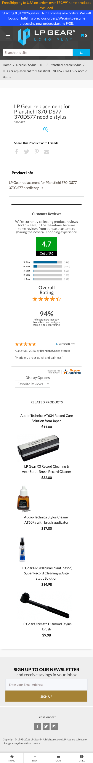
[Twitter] (46, 726)
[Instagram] (54, 726)
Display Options (38, 377)
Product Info (22, 173)
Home (7, 65)
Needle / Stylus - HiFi (30, 65)
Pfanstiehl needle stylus (65, 65)
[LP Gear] (46, 36)
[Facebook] (37, 726)
